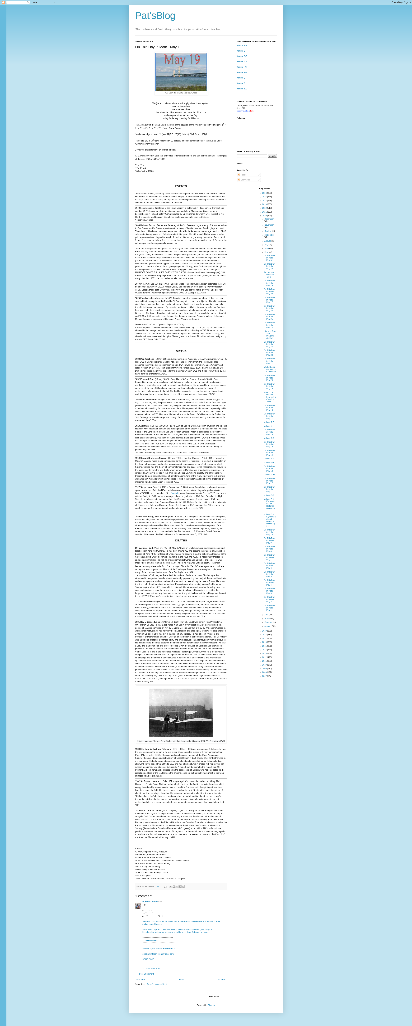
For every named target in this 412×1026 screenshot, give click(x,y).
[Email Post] (165, 886)
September (269, 235)
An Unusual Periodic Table (269, 274)
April (266, 615)
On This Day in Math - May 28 (269, 291)
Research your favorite (158, 948)
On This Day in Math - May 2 (269, 599)
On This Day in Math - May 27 (269, 300)
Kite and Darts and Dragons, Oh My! (270, 334)
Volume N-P (242, 72)
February (268, 622)
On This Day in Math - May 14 (269, 452)
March (267, 619)
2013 (264, 653)
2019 (264, 631)
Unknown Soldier (150, 901)
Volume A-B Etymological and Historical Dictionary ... (270, 505)
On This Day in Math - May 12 (269, 480)
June (266, 248)
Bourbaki (175, 493)
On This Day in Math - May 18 (269, 407)
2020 (264, 215)
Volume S (241, 83)
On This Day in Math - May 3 (269, 591)
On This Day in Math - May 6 (269, 565)
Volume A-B (242, 45)
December (269, 219)
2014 (264, 650)
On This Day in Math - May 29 (269, 283)
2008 (264, 672)
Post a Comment (146, 974)
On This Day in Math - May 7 (269, 557)
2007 (264, 676)
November (269, 225)
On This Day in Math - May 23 (269, 344)
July (266, 245)
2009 (264, 668)
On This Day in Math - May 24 (269, 325)
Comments (245, 180)
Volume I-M (242, 67)
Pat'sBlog (155, 15)
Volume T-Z (242, 89)
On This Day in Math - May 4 (269, 582)
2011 (264, 661)
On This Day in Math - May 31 (269, 257)
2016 (264, 642)
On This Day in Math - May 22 (269, 352)
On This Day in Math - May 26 (269, 308)
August (267, 241)
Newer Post (141, 979)
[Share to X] (176, 886)
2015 (264, 646)
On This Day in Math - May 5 (269, 574)
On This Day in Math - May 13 (269, 468)
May (266, 252)
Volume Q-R (242, 78)
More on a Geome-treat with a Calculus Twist (270, 397)
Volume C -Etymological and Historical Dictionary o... (270, 520)
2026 (264, 193)
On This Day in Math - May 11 (269, 489)
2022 (264, 208)
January (268, 626)
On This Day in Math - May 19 (269, 386)
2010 (264, 665)
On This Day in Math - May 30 (269, 266)
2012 (264, 657)
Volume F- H (269, 475)
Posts (243, 175)
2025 (264, 197)
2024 (264, 200)
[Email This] (170, 886)
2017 (264, 638)
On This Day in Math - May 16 (269, 432)
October (268, 231)
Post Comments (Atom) (157, 984)
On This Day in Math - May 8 (269, 548)
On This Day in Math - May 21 (269, 361)
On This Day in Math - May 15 (269, 444)
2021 (264, 212)
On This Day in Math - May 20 (269, 377)
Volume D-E (242, 56)
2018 (264, 634)
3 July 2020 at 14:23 (151, 968)
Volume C (241, 51)
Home (181, 979)
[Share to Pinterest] (183, 886)
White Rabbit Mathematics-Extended (270, 369)
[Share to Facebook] (180, 886)
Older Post (221, 979)
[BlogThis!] (173, 886)
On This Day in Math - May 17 (269, 416)
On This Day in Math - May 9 (269, 540)
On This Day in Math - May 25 (269, 316)
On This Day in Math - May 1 (269, 607)
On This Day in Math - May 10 (269, 532)
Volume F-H (242, 62)
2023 (264, 204)
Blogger (211, 1005)
